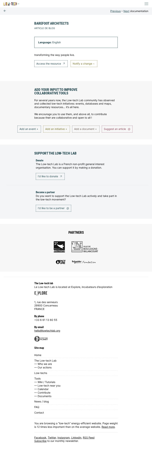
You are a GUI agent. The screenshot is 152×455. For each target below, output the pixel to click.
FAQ (36, 407)
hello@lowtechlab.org (47, 330)
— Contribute (42, 392)
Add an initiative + (56, 128)
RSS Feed (89, 437)
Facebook (40, 437)
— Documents (42, 396)
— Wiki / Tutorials (44, 382)
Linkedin (76, 437)
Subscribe (40, 440)
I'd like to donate (48, 176)
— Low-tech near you (47, 385)
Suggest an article (117, 128)
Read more (108, 426)
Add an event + (28, 128)
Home (37, 355)
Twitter (52, 437)
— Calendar (41, 389)
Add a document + (85, 128)
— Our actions (43, 367)
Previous (115, 11)
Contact (39, 412)
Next (126, 11)
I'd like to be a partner (53, 208)
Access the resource (49, 63)
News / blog (41, 401)
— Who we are (43, 363)
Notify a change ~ (84, 63)
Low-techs (40, 373)
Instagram (63, 437)
